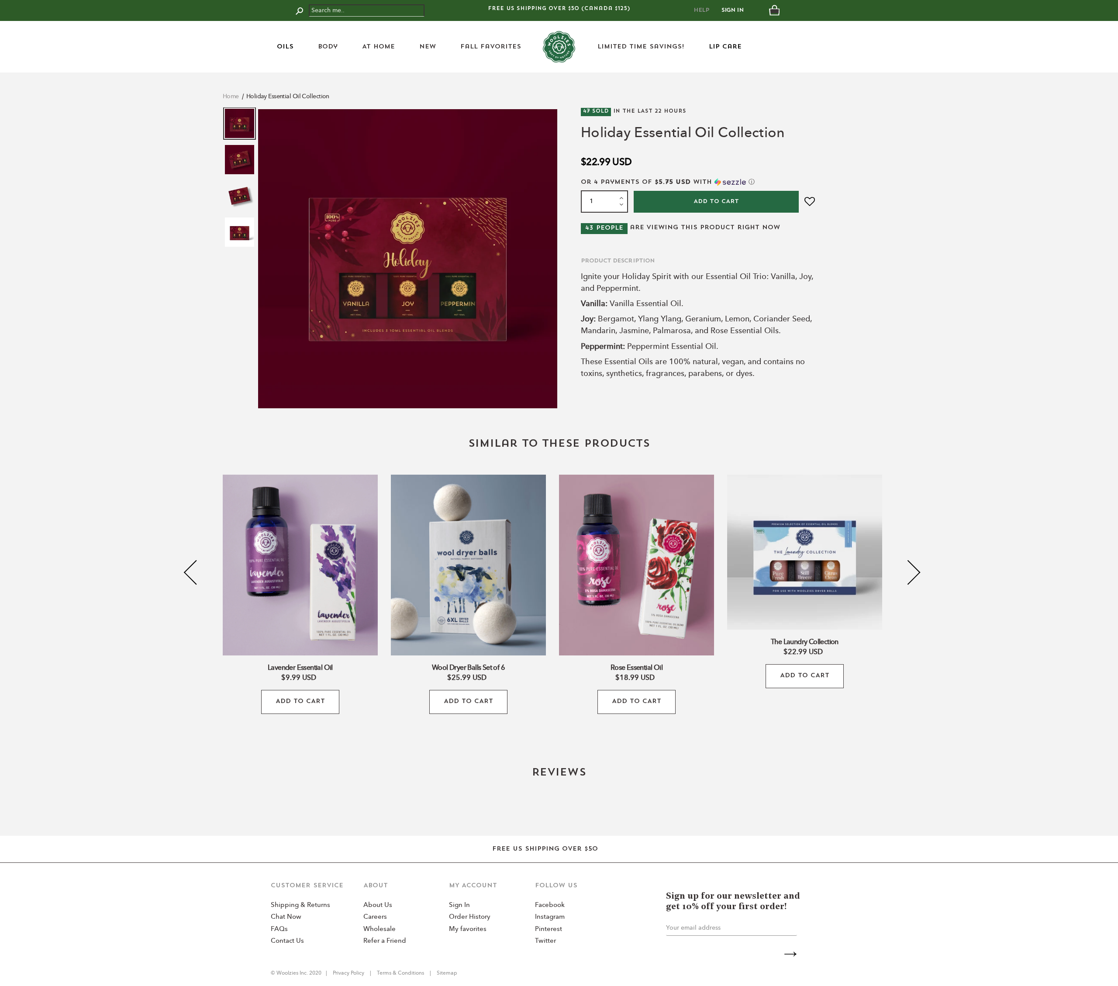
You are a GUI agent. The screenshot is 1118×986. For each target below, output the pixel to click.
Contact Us (287, 941)
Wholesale (379, 929)
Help (701, 10)
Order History (469, 917)
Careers (375, 917)
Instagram (550, 917)
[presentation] (196, 572)
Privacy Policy (349, 973)
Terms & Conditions (400, 973)
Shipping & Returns (300, 905)
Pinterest (548, 929)
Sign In (732, 10)
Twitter (545, 941)
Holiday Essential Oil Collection (287, 96)
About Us (377, 905)
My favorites (468, 929)
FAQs (279, 929)
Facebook (550, 905)
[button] (699, 182)
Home (231, 96)
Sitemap (446, 973)
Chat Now (286, 917)
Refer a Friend (384, 941)
